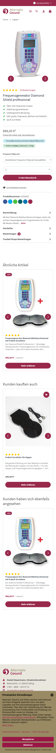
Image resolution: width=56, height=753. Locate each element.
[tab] (27, 217)
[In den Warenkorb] (46, 395)
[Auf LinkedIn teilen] (25, 201)
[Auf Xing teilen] (20, 201)
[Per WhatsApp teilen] (15, 201)
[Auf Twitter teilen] (10, 201)
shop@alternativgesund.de (20, 690)
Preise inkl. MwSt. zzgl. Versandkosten (19, 135)
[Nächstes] (45, 79)
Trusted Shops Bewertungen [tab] (17, 239)
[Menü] (30, 11)
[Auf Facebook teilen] (5, 201)
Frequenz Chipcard (11, 154)
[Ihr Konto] (44, 11)
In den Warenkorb (27, 177)
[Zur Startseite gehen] (13, 11)
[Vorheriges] (11, 79)
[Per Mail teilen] (30, 201)
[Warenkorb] (50, 11)
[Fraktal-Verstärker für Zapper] (28, 421)
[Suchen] (37, 11)
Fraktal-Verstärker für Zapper (18, 457)
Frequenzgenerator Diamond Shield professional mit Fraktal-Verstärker (26, 339)
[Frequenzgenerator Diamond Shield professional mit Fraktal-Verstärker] (28, 302)
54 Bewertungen (28, 90)
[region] (28, 317)
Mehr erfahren (28, 365)
